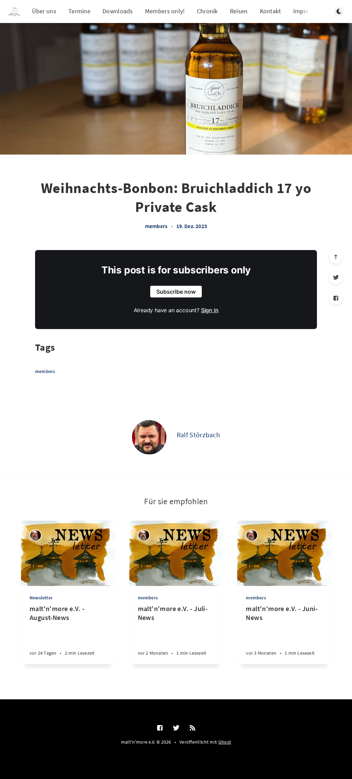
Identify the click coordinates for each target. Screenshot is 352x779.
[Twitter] (336, 277)
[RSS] (192, 728)
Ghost (224, 742)
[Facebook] (336, 298)
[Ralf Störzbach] (149, 437)
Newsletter (41, 598)
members (156, 226)
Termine (79, 11)
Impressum (308, 11)
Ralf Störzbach (198, 434)
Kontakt (270, 11)
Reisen (239, 11)
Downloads (117, 11)
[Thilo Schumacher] (36, 535)
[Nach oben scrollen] (336, 257)
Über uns (44, 11)
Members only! (165, 11)
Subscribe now (176, 291)
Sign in (210, 310)
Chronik (207, 11)
